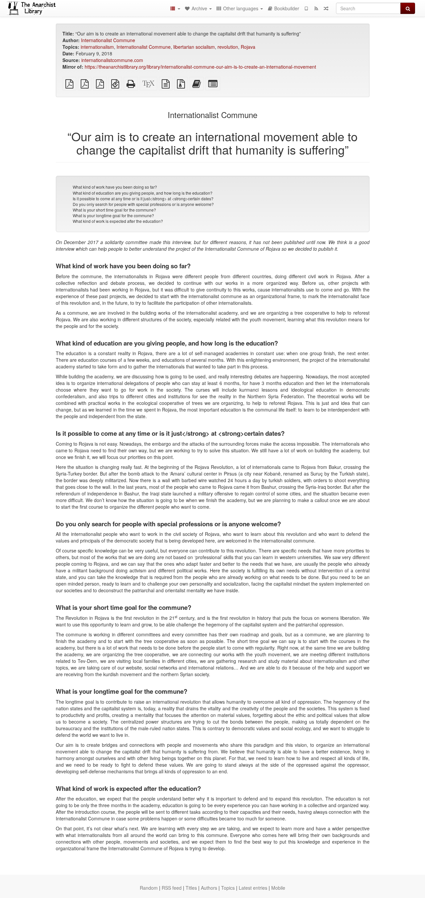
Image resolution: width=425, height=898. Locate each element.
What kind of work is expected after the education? (118, 221)
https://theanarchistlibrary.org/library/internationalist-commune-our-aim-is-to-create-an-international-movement (200, 66)
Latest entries (253, 887)
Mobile (278, 887)
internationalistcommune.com (112, 60)
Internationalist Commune (108, 40)
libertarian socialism (194, 46)
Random (149, 887)
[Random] (326, 8)
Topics (228, 887)
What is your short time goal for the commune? (114, 210)
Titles (191, 887)
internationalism (97, 46)
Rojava (248, 46)
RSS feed (172, 887)
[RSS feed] (316, 8)
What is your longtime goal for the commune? (113, 215)
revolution (227, 46)
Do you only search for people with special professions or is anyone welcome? (143, 204)
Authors (209, 887)
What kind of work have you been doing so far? (115, 187)
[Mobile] (306, 8)
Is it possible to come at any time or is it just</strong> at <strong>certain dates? (143, 198)
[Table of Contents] (175, 8)
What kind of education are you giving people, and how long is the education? (142, 193)
